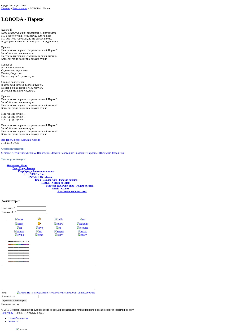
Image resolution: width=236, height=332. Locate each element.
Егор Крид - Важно (24, 168)
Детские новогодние (62, 153)
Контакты (13, 321)
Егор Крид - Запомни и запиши (36, 171)
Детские (16, 153)
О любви (6, 153)
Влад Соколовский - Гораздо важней (56, 180)
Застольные (118, 153)
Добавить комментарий (14, 300)
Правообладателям (18, 318)
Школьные (105, 153)
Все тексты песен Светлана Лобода (20, 139)
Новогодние (44, 153)
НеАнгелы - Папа (17, 165)
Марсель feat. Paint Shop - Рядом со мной (69, 185)
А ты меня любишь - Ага (72, 191)
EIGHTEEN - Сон (34, 174)
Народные (93, 153)
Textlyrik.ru (7, 312)
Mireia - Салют (60, 188)
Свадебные (80, 153)
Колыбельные (28, 153)
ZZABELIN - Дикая (40, 177)
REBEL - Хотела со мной (55, 182)
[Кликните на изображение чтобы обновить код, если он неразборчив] (56, 292)
